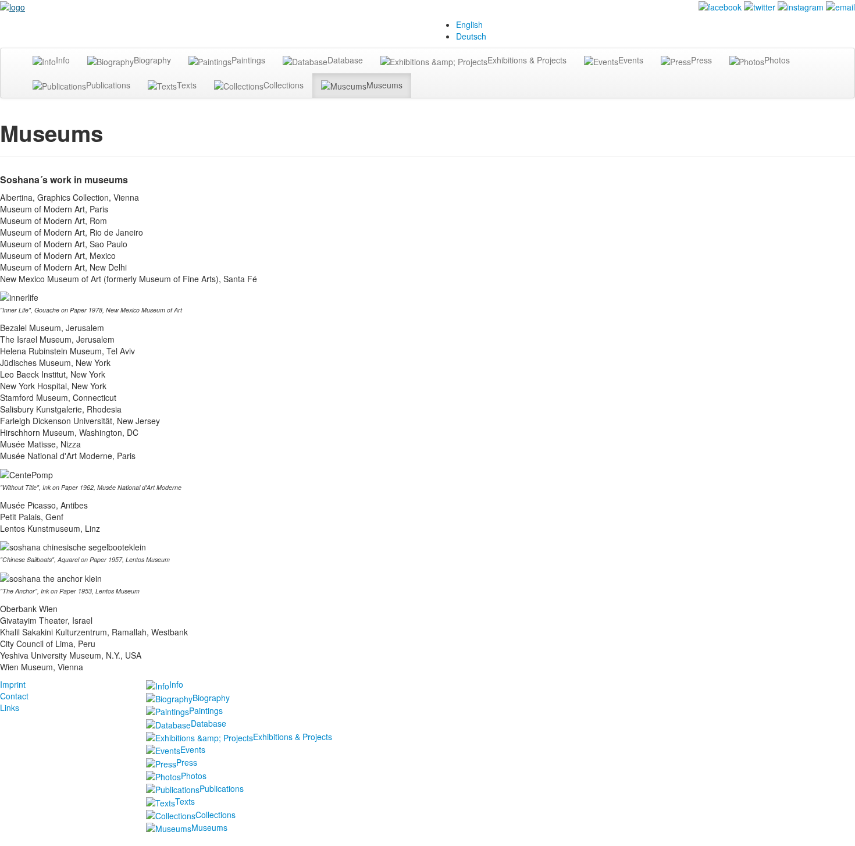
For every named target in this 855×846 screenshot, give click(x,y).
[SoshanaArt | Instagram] (801, 6)
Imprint (13, 684)
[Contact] (840, 6)
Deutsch (471, 36)
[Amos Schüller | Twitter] (759, 6)
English (469, 24)
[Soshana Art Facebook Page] (720, 6)
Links (9, 707)
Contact (14, 696)
